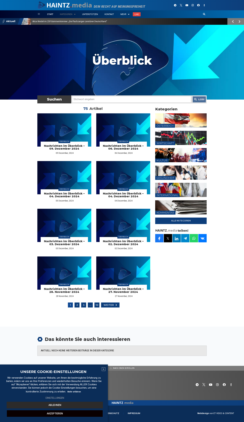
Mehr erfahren (74, 392)
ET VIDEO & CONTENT (223, 413)
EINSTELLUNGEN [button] (55, 397)
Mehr (123, 14)
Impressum (134, 413)
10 (97, 304)
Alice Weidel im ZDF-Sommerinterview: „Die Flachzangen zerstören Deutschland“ (69, 21)
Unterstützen (90, 14)
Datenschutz (111, 413)
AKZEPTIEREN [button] (55, 413)
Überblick (64, 141)
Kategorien (66, 14)
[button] (204, 14)
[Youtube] (186, 5)
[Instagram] (192, 5)
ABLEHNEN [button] (54, 405)
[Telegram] (175, 5)
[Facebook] (198, 5)
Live (137, 14)
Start (50, 14)
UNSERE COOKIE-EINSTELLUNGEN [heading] (53, 372)
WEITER (109, 304)
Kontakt (109, 14)
